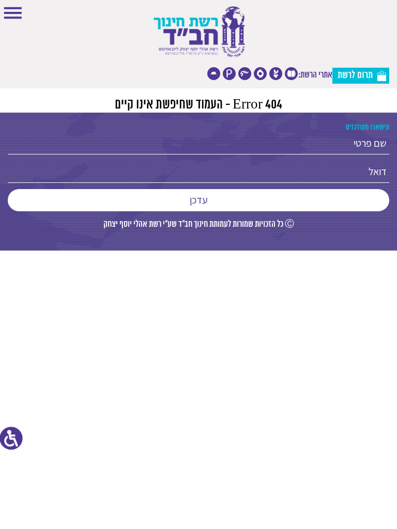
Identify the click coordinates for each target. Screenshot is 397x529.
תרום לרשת (355, 75)
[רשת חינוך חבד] (198, 32)
